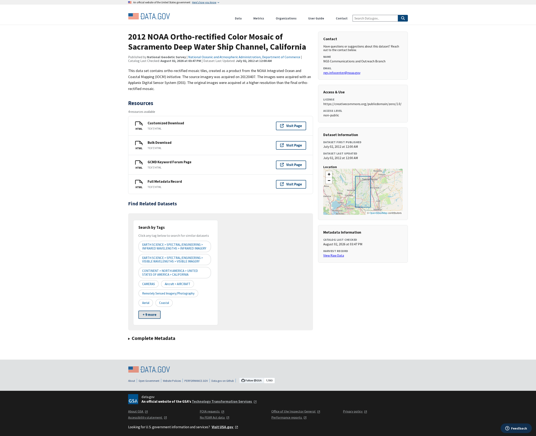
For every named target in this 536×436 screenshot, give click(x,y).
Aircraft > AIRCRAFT (177, 284)
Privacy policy (353, 411)
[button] (329, 174)
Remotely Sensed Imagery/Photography (168, 293)
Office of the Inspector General (293, 411)
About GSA (136, 411)
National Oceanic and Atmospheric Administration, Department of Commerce (244, 57)
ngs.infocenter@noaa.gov (341, 73)
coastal (164, 303)
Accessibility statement (145, 417)
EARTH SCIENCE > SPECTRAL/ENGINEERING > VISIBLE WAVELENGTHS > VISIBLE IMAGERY (172, 259)
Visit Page (294, 125)
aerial (145, 303)
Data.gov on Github (222, 381)
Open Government (149, 381)
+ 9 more (149, 314)
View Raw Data (333, 255)
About (131, 381)
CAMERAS (148, 284)
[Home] (149, 16)
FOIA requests (210, 411)
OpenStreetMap (379, 213)
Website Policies (172, 381)
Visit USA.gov (223, 427)
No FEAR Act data (212, 417)
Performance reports (287, 417)
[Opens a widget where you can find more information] (516, 428)
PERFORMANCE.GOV (196, 381)
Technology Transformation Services (222, 401)
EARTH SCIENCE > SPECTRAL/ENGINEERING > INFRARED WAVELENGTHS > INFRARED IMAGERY (174, 246)
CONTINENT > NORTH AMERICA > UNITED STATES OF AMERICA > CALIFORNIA (170, 272)
